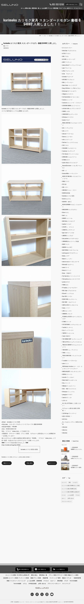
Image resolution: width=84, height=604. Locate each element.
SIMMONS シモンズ (67, 314)
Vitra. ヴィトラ (66, 383)
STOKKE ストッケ (66, 321)
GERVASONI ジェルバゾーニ (69, 157)
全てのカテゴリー (67, 48)
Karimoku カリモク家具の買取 (29, 449)
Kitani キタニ (65, 212)
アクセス (78, 495)
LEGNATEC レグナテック (68, 230)
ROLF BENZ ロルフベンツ (69, 302)
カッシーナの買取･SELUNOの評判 (69, 488)
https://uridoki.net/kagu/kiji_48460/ (11, 445)
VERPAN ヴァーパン (67, 374)
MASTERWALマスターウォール (70, 250)
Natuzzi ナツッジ (66, 270)
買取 (70, 482)
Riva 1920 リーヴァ (67, 296)
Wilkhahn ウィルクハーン (69, 386)
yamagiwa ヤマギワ (67, 394)
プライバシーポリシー (67, 501)
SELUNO (34, 438)
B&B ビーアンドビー (67, 82)
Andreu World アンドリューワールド (71, 65)
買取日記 (64, 430)
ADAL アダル (65, 56)
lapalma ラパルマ (66, 224)
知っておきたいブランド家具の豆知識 (72, 423)
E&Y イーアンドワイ (67, 128)
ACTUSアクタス (66, 53)
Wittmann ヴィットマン (68, 391)
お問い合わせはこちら (72, 4)
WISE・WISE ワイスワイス (69, 389)
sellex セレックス (66, 311)
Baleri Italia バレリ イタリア (69, 85)
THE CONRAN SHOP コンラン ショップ (72, 339)
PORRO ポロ (65, 285)
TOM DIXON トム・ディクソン (70, 350)
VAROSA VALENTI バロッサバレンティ (72, 371)
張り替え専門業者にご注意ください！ (71, 404)
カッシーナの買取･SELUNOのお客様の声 (70, 492)
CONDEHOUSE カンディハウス (70, 114)
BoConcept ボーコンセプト (69, 91)
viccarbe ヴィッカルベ (68, 377)
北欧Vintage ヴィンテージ (69, 413)
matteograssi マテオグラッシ (70, 253)
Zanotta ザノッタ (66, 397)
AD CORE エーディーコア (68, 59)
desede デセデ (66, 120)
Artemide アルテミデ (67, 76)
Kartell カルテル (66, 199)
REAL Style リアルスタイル (69, 290)
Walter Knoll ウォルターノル (69, 380)
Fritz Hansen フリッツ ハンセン (70, 154)
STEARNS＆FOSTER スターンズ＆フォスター (72, 318)
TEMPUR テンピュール (68, 333)
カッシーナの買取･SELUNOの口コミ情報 (70, 485)
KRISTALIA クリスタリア (68, 221)
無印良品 (64, 419)
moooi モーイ (65, 267)
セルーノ (64, 498)
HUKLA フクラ (65, 181)
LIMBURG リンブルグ (67, 235)
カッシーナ (64, 482)
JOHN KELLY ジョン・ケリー (69, 190)
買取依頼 (64, 427)
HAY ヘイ (64, 170)
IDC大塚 (64, 184)
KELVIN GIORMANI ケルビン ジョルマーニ (72, 205)
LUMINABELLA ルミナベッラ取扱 (70, 241)
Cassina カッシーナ (67, 100)
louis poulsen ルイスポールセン (70, 238)
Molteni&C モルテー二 (68, 264)
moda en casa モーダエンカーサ (70, 261)
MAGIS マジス (65, 244)
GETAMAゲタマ (66, 160)
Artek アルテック (67, 74)
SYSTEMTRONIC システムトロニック (71, 324)
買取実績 (64, 433)
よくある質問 (71, 495)
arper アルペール (66, 68)
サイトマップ (66, 583)
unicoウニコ (65, 363)
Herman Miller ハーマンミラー (70, 173)
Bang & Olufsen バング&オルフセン (71, 88)
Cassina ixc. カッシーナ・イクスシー (72, 102)
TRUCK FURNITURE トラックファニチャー (71, 357)
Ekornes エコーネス (67, 136)
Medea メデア (65, 256)
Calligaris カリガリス (67, 94)
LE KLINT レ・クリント (68, 227)
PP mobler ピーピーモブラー (69, 287)
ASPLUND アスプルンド (68, 79)
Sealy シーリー (66, 308)
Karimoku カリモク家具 (7, 457)
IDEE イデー (65, 187)
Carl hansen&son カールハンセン (70, 97)
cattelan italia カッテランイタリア (71, 108)
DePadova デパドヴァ (68, 117)
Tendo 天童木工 (66, 336)
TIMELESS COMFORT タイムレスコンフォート (72, 346)
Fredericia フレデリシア (68, 151)
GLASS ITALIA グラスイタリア (70, 162)
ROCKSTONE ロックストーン (69, 299)
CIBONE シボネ (66, 111)
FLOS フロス (65, 145)
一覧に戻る (29, 463)
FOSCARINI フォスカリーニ (69, 148)
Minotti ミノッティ (67, 259)
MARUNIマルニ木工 (67, 247)
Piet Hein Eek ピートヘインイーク (71, 276)
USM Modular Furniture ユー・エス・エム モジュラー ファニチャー (72, 367)
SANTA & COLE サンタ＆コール (70, 305)
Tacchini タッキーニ (67, 327)
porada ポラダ (66, 282)
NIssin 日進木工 (66, 273)
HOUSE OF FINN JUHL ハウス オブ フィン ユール (71, 177)
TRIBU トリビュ (66, 353)
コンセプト (75, 482)
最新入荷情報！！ (67, 416)
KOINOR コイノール (67, 218)
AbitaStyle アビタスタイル (69, 50)
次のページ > (52, 463)
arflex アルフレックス (68, 71)
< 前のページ (6, 463)
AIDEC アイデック (67, 62)
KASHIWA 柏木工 (67, 201)
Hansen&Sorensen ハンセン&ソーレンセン (72, 167)
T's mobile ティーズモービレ (69, 360)
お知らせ (64, 400)
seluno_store (15, 431)
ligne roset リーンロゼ (68, 233)
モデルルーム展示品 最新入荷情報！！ (22, 457)
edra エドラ (65, 131)
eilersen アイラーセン (68, 134)
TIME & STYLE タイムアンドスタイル (72, 342)
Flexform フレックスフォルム (70, 142)
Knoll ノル (64, 215)
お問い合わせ (71, 498)
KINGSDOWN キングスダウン (69, 209)
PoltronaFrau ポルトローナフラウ (71, 279)
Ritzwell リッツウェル (68, 293)
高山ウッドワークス (68, 330)
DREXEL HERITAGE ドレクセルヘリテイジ (72, 124)
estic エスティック (67, 139)
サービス (64, 495)
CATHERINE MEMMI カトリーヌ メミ (71, 105)
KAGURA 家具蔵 (66, 193)
